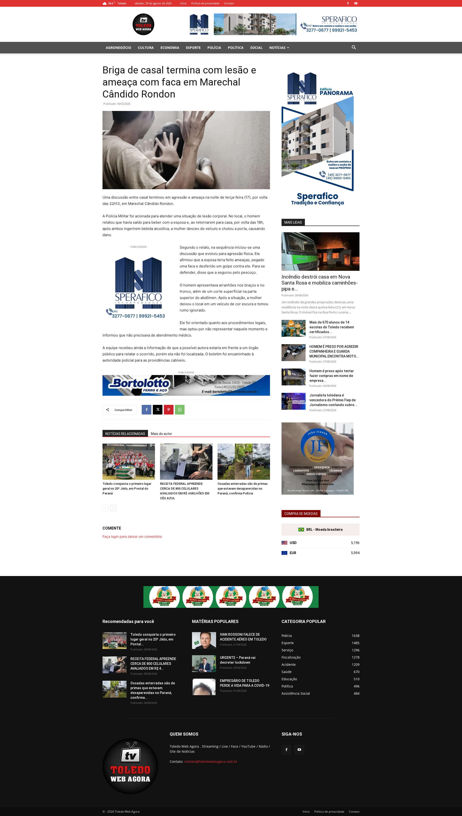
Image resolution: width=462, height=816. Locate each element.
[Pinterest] (168, 409)
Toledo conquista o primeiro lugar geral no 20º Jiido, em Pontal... (153, 639)
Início (183, 3)
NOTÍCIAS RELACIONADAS (125, 434)
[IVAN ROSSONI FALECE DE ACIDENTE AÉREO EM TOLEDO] (204, 640)
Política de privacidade (205, 3)
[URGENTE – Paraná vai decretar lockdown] (204, 663)
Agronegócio (118, 47)
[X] (157, 409)
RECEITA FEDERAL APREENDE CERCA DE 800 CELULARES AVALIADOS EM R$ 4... (153, 663)
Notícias (277, 47)
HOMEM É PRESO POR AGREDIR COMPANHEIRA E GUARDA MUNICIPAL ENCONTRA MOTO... (334, 351)
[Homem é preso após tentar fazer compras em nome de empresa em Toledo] (294, 377)
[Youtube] (355, 3)
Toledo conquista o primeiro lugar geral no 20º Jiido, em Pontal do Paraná (127, 488)
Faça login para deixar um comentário (132, 536)
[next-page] (113, 508)
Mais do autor (161, 434)
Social (256, 47)
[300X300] (318, 493)
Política (236, 47)
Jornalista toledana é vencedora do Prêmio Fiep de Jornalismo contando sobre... (333, 400)
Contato (229, 3)
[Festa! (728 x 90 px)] (231, 597)
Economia (169, 47)
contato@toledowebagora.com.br (210, 761)
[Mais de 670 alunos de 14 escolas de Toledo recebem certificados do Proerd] (294, 328)
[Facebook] (348, 3)
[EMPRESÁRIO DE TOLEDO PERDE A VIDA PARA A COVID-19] (204, 686)
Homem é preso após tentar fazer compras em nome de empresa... (331, 375)
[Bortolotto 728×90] (186, 385)
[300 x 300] (139, 288)
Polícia (214, 47)
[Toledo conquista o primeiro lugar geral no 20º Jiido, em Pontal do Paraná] (129, 462)
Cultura (146, 47)
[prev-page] (106, 508)
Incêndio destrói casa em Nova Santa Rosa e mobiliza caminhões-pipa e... (320, 283)
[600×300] (318, 207)
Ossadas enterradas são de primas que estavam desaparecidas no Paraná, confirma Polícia (243, 488)
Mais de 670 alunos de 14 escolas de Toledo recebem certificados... (331, 327)
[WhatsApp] (180, 409)
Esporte (193, 47)
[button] (353, 48)
